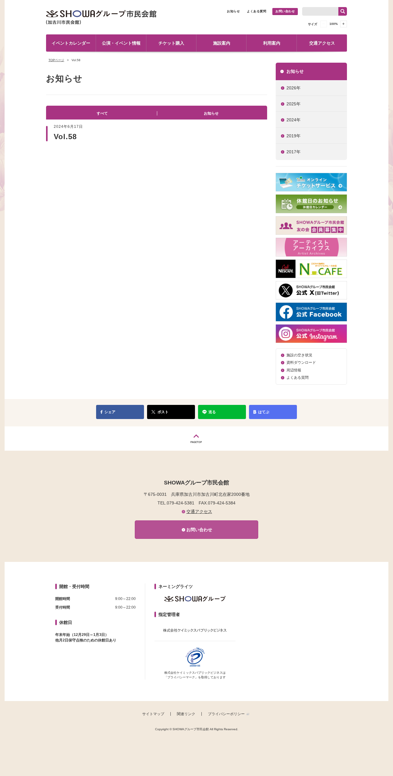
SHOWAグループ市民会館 (101, 17)
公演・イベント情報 (121, 43)
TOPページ (56, 60)
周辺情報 (293, 370)
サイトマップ (153, 714)
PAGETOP (196, 438)
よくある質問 (256, 11)
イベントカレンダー (71, 43)
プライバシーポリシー (226, 714)
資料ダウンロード (301, 362)
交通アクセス (322, 43)
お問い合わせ (285, 11)
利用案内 (271, 43)
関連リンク (186, 714)
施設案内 (221, 43)
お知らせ (233, 11)
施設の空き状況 (299, 355)
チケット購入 (171, 43)
